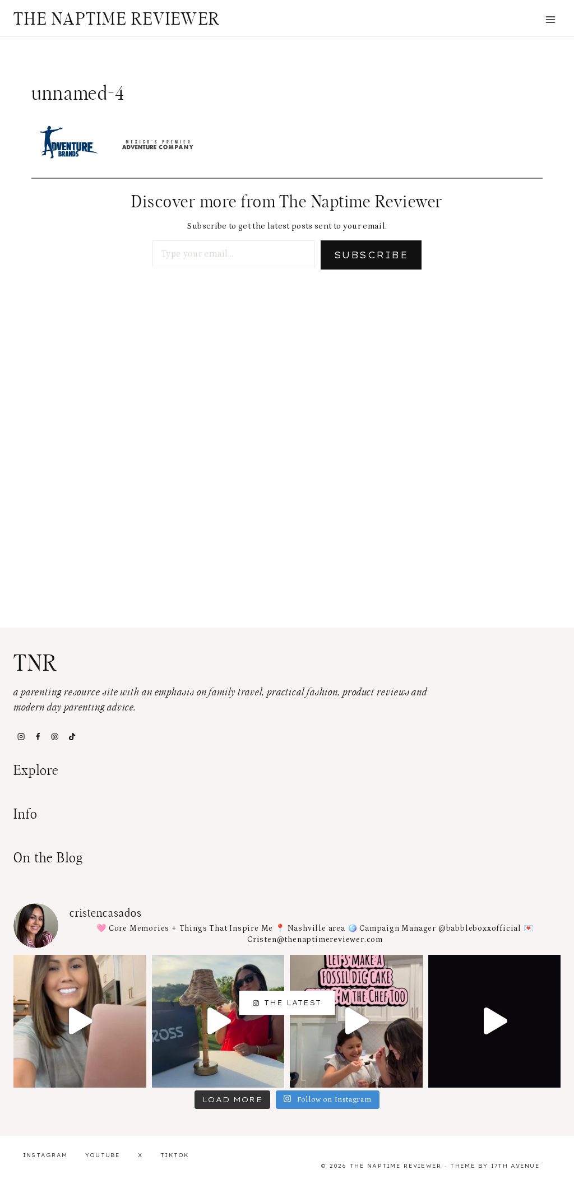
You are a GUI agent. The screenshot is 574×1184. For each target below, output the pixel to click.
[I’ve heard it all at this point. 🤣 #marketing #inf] (79, 1021)
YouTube (103, 1155)
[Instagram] (20, 737)
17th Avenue (515, 1166)
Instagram (45, 1155)
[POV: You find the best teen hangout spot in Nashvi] (494, 1021)
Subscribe (371, 255)
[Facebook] (37, 737)
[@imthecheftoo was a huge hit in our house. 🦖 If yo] (356, 1021)
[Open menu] (550, 19)
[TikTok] (71, 737)
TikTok (174, 1155)
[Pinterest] (55, 737)
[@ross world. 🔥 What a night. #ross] (218, 1021)
